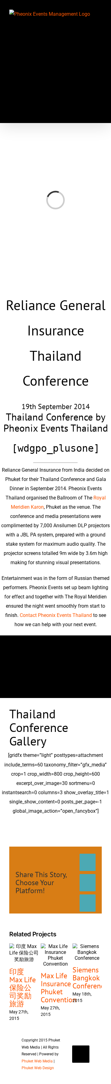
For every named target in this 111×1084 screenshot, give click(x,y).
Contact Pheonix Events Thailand (56, 615)
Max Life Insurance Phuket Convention (58, 987)
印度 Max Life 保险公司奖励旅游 (22, 987)
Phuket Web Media (37, 1061)
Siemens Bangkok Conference (90, 978)
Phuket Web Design (38, 1068)
